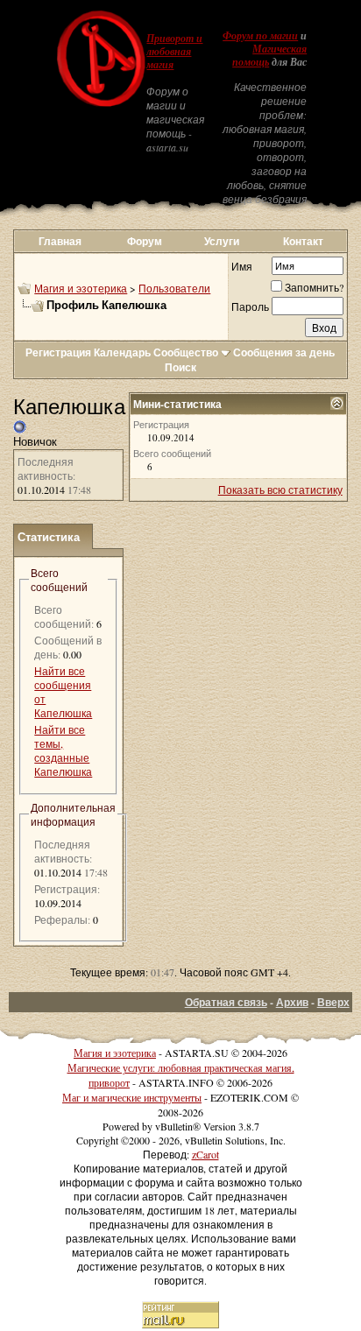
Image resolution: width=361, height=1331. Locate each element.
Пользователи (174, 288)
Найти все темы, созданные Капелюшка (63, 750)
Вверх (333, 1002)
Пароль (250, 306)
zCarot (205, 1154)
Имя (241, 266)
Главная (60, 241)
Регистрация (58, 352)
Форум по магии (260, 36)
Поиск (180, 367)
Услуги (221, 241)
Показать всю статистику (280, 489)
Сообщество (185, 352)
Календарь (122, 352)
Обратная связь (226, 1002)
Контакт (303, 241)
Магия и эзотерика (80, 288)
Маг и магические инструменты (132, 1097)
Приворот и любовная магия (174, 51)
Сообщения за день (284, 352)
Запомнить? (314, 287)
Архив (292, 1002)
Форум (144, 241)
